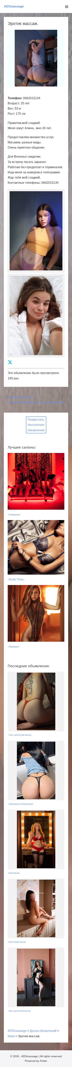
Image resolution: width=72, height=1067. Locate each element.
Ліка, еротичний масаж (19, 1011)
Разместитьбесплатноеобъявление (36, 425)
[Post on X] (10, 362)
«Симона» (14, 514)
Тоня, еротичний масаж (19, 735)
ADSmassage (14, 6)
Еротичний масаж (17, 942)
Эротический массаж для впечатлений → (38, 402)
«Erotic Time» (16, 579)
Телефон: (15, 98)
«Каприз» (14, 646)
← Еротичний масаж (18, 397)
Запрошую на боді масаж (20, 804)
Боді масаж (13, 873)
